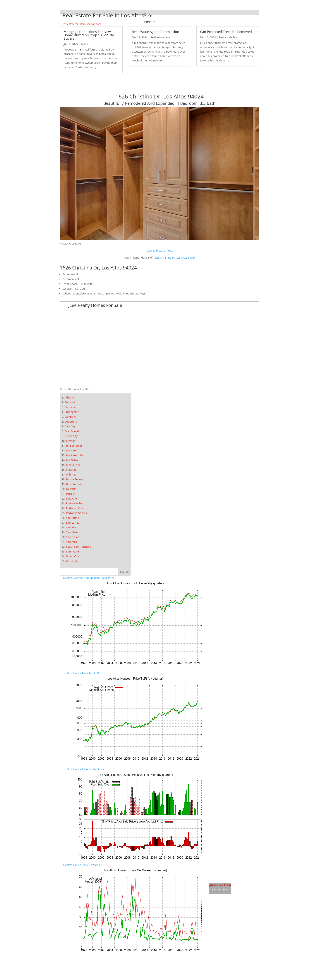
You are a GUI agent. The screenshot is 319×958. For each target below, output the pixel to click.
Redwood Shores (76, 513)
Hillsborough (74, 445)
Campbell (70, 416)
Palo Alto (71, 498)
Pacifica (70, 493)
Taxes (84, 44)
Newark (71, 489)
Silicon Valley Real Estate (234, 905)
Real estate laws (160, 37)
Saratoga (71, 542)
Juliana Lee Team (220, 885)
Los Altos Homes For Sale (224, 872)
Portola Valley (74, 503)
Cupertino (71, 421)
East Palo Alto (73, 431)
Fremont (71, 441)
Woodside (72, 561)
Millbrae (71, 469)
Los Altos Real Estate (222, 865)
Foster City (71, 436)
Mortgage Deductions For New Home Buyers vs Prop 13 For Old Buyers (89, 35)
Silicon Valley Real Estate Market (229, 919)
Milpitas (71, 474)
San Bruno (72, 518)
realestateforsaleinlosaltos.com (81, 24)
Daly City (70, 426)
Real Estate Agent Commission (155, 31)
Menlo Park (73, 465)
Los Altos (71, 450)
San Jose (71, 527)
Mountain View (75, 484)
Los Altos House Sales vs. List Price (83, 769)
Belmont (70, 402)
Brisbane (70, 407)
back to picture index (160, 250)
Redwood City (74, 508)
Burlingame (72, 412)
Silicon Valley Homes (236, 912)
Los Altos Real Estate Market (226, 878)
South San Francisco (78, 546)
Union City (72, 556)
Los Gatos (72, 460)
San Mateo (72, 532)
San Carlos (72, 522)
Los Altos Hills (74, 455)
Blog (148, 14)
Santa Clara (73, 537)
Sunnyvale (72, 551)
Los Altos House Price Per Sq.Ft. (81, 673)
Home (149, 21)
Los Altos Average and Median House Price (88, 578)
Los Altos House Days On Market (82, 865)
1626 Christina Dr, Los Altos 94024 (174, 257)
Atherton (70, 397)
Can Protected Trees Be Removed (226, 31)
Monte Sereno (74, 479)
